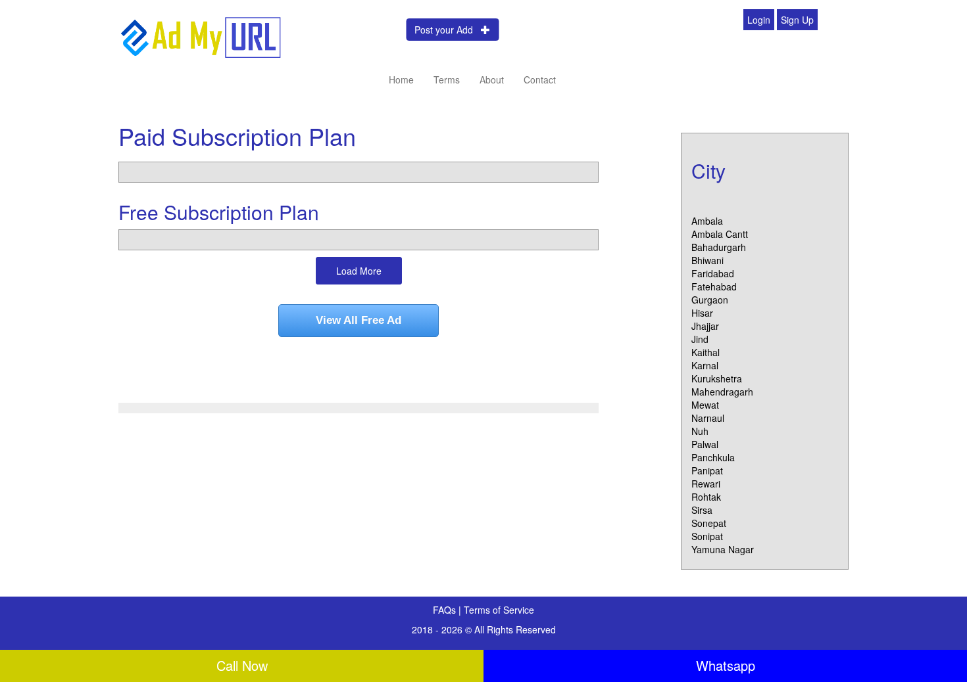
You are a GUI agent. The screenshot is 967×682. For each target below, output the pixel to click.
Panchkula (713, 457)
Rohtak (706, 496)
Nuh (699, 431)
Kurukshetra (716, 378)
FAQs (446, 609)
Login (758, 19)
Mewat (705, 404)
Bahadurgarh (718, 247)
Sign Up (797, 19)
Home (401, 79)
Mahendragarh (722, 391)
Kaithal (705, 352)
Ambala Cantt (719, 233)
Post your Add (447, 29)
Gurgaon (709, 299)
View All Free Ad (358, 320)
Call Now (242, 665)
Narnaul (707, 417)
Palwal (704, 444)
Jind (699, 339)
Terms (447, 79)
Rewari (705, 483)
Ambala (707, 220)
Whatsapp (725, 665)
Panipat (707, 470)
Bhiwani (707, 260)
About (492, 79)
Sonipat (707, 536)
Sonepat (708, 523)
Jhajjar (705, 325)
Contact (540, 79)
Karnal (704, 365)
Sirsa (701, 509)
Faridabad (712, 273)
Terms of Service (499, 609)
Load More (359, 270)
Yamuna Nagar (722, 549)
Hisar (702, 312)
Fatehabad (714, 286)
